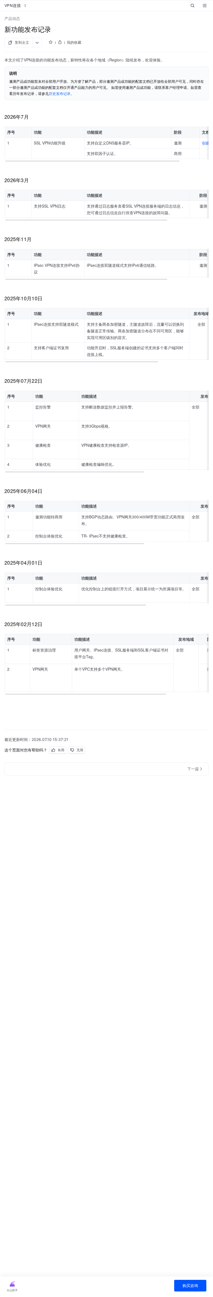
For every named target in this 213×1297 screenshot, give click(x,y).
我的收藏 (74, 42)
